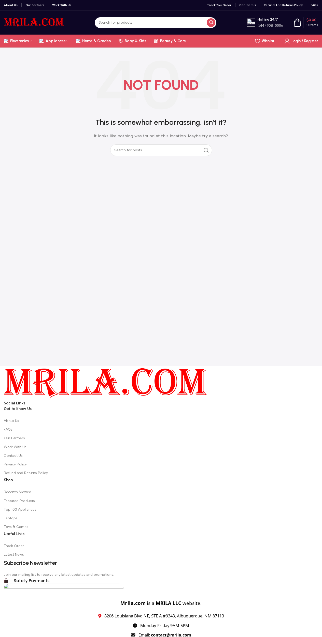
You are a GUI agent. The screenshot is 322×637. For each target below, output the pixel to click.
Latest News (14, 554)
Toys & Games (16, 527)
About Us (11, 421)
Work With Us (15, 447)
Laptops (11, 518)
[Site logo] (34, 22)
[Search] (211, 22)
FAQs (8, 429)
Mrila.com (133, 603)
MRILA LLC (168, 603)
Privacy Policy (15, 464)
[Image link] (105, 383)
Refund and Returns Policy (26, 473)
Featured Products (19, 501)
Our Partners (14, 438)
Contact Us (13, 455)
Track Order (14, 546)
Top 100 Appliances (20, 509)
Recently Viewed (17, 492)
